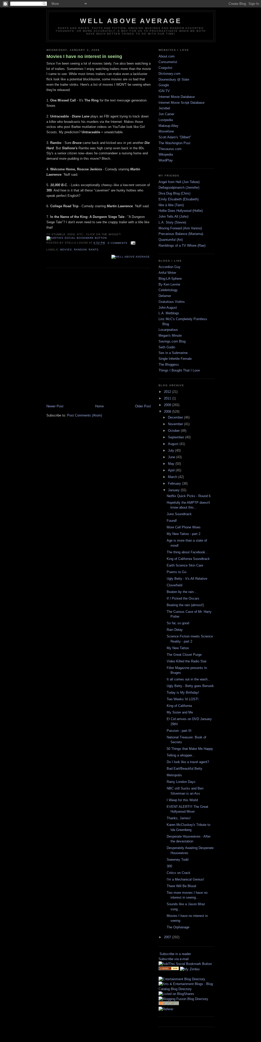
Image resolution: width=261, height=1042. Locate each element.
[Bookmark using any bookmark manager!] (76, 237)
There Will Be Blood (181, 886)
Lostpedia (166, 120)
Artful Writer (167, 273)
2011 (168, 398)
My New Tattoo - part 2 (183, 534)
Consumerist (168, 62)
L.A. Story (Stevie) (172, 222)
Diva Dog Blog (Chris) (174, 193)
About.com (167, 56)
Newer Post (54, 406)
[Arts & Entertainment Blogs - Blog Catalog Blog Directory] (187, 989)
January (174, 490)
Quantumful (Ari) (171, 240)
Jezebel (164, 108)
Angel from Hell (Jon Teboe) (179, 182)
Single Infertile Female (175, 359)
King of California (179, 706)
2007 (168, 937)
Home (99, 406)
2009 (168, 405)
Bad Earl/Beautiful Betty (184, 768)
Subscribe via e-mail (174, 959)
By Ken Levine (169, 284)
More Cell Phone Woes (184, 527)
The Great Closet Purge (184, 655)
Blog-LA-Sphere (170, 278)
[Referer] (166, 1009)
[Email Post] (132, 243)
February (175, 483)
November (176, 424)
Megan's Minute (170, 335)
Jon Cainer (166, 114)
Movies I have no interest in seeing (84, 56)
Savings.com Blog (172, 341)
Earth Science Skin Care (185, 565)
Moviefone (166, 131)
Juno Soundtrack (179, 514)
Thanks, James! (179, 818)
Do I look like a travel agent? (188, 762)
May (171, 464)
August (173, 444)
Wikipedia (166, 154)
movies (66, 249)
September (176, 437)
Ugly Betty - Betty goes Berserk (190, 686)
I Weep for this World (182, 800)
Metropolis (174, 775)
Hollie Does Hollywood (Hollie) (181, 211)
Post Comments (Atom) (84, 415)
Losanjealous (168, 330)
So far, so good (178, 623)
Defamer (165, 296)
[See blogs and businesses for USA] (169, 969)
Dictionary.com (169, 74)
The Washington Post (174, 143)
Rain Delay (175, 630)
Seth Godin (167, 347)
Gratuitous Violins (172, 302)
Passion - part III (179, 731)
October (174, 431)
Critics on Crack (178, 873)
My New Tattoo (178, 648)
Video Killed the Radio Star (186, 661)
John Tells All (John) (173, 216)
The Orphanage (178, 927)
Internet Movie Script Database (181, 103)
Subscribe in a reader (175, 954)
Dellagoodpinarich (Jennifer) (179, 187)
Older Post (143, 406)
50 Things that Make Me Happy (190, 749)
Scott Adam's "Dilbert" (175, 137)
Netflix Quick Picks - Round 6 (189, 496)
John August (168, 307)
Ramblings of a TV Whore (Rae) (182, 245)
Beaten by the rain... (182, 592)
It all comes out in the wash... (189, 679)
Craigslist (165, 68)
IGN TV (164, 91)
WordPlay (166, 160)
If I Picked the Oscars (183, 598)
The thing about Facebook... (187, 552)
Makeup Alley (168, 126)
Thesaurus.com (170, 149)
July (171, 450)
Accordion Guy (169, 267)
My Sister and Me (180, 712)
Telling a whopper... (181, 755)
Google (164, 85)
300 (169, 866)
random (80, 249)
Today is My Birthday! (183, 692)
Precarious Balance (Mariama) (181, 234)
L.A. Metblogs (169, 313)
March (173, 477)
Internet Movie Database (177, 97)
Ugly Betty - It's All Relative (187, 578)
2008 (168, 411)
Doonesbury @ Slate (174, 79)
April (172, 470)
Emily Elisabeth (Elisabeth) (179, 199)
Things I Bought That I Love (179, 370)
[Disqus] (98, 336)
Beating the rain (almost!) (185, 605)
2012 (168, 392)
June (172, 457)
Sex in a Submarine (173, 353)
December (176, 417)
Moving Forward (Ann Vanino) (180, 228)
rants (94, 249)
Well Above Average (130, 21)
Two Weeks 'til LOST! (183, 699)
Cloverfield (174, 585)
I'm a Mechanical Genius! (185, 879)
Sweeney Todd (177, 859)
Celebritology (168, 290)
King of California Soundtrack (188, 559)
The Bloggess (169, 364)
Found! (172, 521)
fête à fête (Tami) (171, 205)
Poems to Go (176, 572)
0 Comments (117, 243)
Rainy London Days (181, 782)
